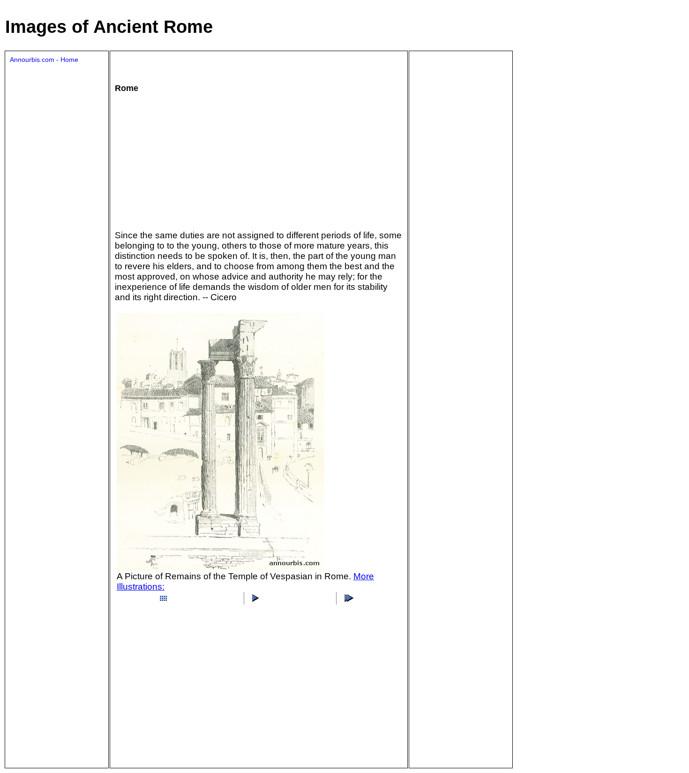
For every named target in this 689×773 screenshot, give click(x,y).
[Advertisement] (187, 161)
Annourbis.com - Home (44, 59)
